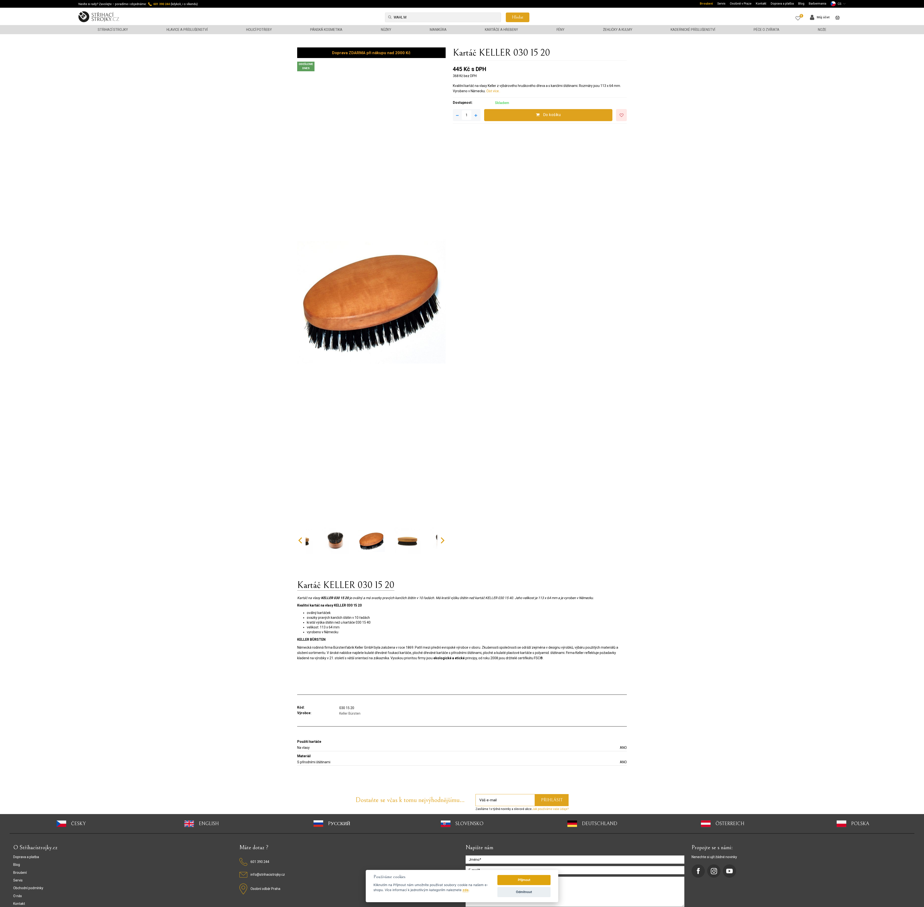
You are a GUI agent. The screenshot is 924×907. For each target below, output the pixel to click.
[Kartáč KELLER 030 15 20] (371, 299)
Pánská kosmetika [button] (326, 30)
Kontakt (761, 3)
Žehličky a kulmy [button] (617, 30)
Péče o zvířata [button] (766, 30)
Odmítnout (524, 892)
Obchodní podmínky (28, 888)
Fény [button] (561, 30)
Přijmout (524, 880)
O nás (17, 896)
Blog (801, 3)
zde (465, 890)
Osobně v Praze (740, 3)
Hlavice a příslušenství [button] (187, 30)
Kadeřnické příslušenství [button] (693, 30)
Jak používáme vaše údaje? (550, 809)
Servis (721, 3)
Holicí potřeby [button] (259, 30)
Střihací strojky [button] (113, 30)
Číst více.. (493, 91)
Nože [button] (822, 30)
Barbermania (817, 3)
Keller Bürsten (349, 713)
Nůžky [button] (386, 30)
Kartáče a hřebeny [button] (501, 30)
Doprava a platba (782, 3)
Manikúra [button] (438, 30)
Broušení (706, 3)
